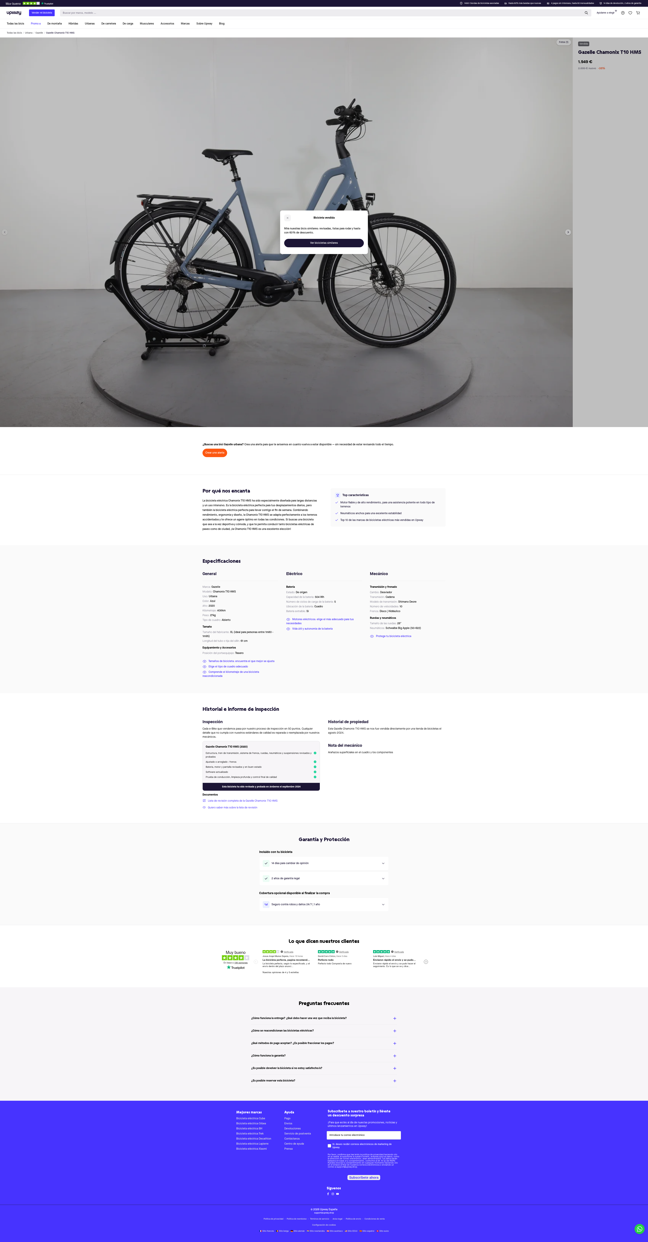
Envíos (288, 1123)
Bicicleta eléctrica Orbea (251, 1123)
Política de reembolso (297, 1219)
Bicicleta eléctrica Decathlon (253, 1139)
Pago (287, 1118)
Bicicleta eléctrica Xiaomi (251, 1149)
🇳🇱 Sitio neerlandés (316, 1231)
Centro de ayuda (294, 1144)
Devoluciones (292, 1128)
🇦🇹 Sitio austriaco (335, 1231)
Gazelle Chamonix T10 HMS (60, 33)
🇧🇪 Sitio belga (282, 1231)
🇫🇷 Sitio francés (266, 1231)
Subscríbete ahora (364, 1177)
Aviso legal (337, 1219)
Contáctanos (292, 1139)
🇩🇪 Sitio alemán (298, 1231)
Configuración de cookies (324, 1225)
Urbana (28, 33)
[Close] (326, 2)
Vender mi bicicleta (42, 13)
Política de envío (353, 1219)
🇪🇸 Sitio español (366, 1231)
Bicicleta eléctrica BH (249, 1128)
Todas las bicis (14, 33)
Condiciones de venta (374, 1219)
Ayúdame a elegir (606, 13)
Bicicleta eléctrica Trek (250, 1133)
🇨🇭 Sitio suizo (382, 1231)
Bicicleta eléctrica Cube (250, 1118)
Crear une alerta (214, 453)
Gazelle (39, 33)
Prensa (288, 1149)
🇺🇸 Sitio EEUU (351, 1231)
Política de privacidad (273, 1219)
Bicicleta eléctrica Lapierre (252, 1144)
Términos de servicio (319, 1219)
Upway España (328, 1209)
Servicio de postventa (297, 1133)
